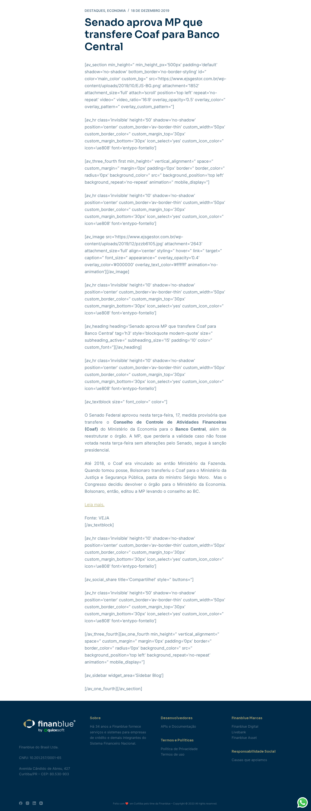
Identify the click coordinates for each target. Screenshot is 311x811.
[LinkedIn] (34, 803)
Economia (116, 10)
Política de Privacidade (179, 749)
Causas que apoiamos (249, 760)
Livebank (239, 732)
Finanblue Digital (245, 726)
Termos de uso (172, 754)
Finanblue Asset (244, 737)
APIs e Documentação (178, 726)
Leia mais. (95, 504)
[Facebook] (20, 803)
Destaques (95, 10)
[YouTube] (41, 803)
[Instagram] (27, 803)
